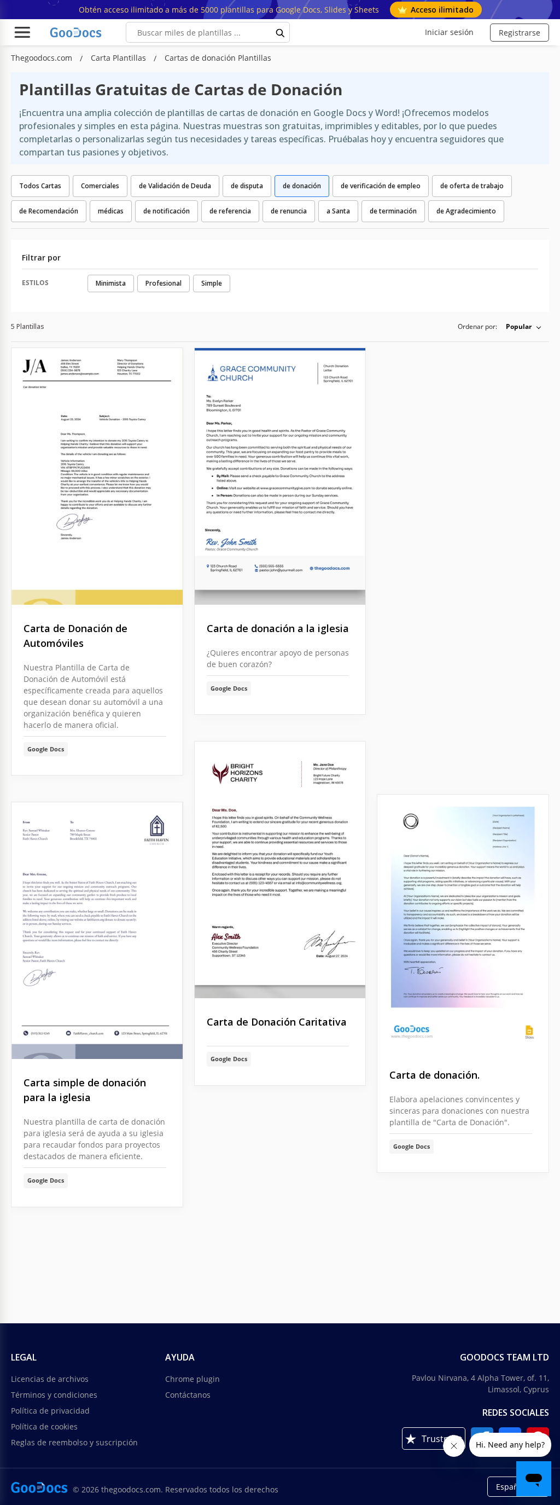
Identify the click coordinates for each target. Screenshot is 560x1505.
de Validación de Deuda (175, 185)
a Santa (338, 211)
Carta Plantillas (119, 58)
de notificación (166, 211)
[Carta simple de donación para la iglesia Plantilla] (97, 930)
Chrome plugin (192, 1379)
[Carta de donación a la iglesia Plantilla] (280, 476)
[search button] (280, 32)
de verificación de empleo (381, 185)
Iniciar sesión (449, 32)
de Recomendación (48, 211)
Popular (519, 326)
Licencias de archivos (50, 1379)
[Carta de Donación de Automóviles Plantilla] (97, 476)
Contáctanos (188, 1395)
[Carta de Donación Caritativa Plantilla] (280, 870)
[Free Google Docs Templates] (76, 32)
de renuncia (289, 211)
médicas (111, 211)
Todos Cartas (40, 185)
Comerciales (100, 185)
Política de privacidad (50, 1410)
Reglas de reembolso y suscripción (74, 1442)
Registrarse (519, 32)
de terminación (393, 211)
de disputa (247, 185)
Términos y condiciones (54, 1395)
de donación (302, 185)
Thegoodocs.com (42, 58)
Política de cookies (44, 1426)
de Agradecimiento (466, 211)
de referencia (230, 211)
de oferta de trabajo (472, 185)
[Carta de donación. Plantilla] (463, 923)
